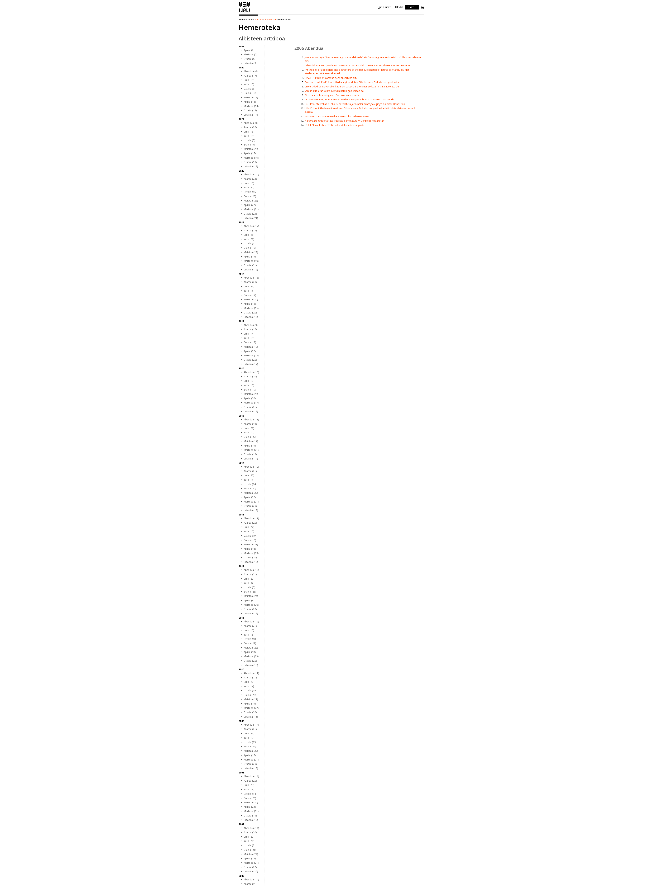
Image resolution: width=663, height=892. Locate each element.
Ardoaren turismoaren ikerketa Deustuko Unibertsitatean (337, 116)
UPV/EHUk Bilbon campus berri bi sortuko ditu (331, 77)
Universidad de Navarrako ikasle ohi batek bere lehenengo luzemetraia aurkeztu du (352, 86)
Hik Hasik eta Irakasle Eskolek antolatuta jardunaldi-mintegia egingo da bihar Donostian (355, 104)
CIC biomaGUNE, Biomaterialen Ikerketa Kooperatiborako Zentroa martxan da (349, 99)
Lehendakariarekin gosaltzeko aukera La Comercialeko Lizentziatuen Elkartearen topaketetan (358, 65)
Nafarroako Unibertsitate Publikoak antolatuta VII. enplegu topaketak (344, 120)
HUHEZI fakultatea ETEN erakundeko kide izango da (334, 125)
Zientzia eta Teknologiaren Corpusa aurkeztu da (332, 95)
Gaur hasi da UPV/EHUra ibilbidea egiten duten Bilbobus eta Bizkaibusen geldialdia (352, 82)
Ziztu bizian (271, 19)
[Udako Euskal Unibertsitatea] (244, 12)
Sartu (412, 7)
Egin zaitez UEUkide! (390, 7)
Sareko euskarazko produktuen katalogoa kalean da (334, 90)
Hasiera (259, 19)
